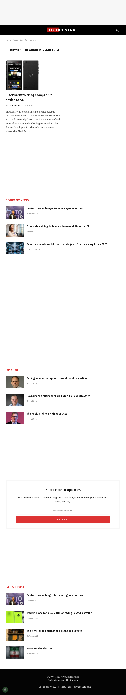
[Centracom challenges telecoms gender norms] (15, 212)
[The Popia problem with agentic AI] (15, 418)
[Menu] (9, 30)
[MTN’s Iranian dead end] (15, 652)
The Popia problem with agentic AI (47, 413)
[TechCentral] (63, 30)
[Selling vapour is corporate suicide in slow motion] (15, 382)
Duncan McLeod (14, 105)
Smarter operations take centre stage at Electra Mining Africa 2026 (67, 244)
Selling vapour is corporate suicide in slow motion (57, 378)
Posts (15, 40)
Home (8, 40)
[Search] (117, 30)
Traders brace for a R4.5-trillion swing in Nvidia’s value (59, 613)
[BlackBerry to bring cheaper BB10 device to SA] (33, 75)
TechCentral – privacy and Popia (75, 686)
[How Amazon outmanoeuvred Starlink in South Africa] (15, 400)
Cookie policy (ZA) (48, 686)
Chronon (74, 679)
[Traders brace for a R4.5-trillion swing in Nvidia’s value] (15, 617)
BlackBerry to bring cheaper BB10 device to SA (30, 97)
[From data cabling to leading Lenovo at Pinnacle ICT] (15, 230)
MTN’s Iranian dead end (40, 648)
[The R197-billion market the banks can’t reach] (15, 635)
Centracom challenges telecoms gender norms (55, 208)
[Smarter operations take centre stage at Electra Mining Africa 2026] (15, 248)
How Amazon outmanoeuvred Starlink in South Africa (58, 396)
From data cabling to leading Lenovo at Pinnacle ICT (58, 226)
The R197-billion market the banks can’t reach (54, 630)
